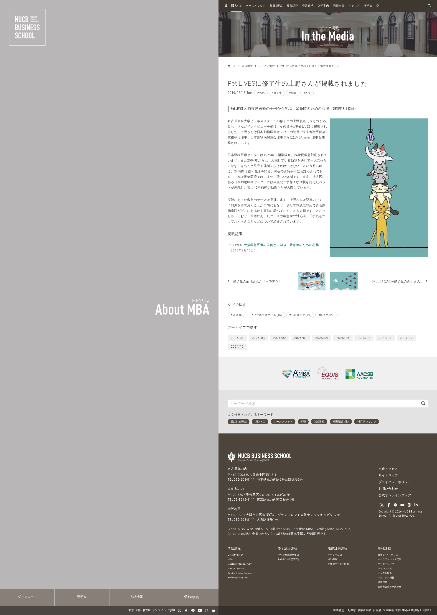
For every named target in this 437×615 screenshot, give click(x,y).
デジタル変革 (385, 573)
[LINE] (193, 610)
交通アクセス (388, 469)
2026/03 (258, 338)
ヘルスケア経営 (386, 577)
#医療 (307, 93)
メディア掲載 (266, 66)
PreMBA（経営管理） (289, 559)
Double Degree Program (240, 573)
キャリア (354, 6)
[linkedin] (213, 610)
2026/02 (279, 338)
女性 (398, 610)
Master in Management (240, 564)
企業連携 (307, 6)
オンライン (159, 610)
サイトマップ (388, 475)
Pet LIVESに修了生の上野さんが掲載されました (310, 66)
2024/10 (237, 346)
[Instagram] (206, 610)
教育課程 (292, 6)
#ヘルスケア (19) (300, 315)
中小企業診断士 (412, 610)
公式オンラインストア (395, 495)
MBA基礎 (333, 559)
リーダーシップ (386, 564)
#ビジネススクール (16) (267, 315)
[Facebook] (186, 610)
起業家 (352, 610)
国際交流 (338, 6)
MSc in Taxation (236, 568)
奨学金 (368, 6)
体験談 (191, 597)
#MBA (261, 93)
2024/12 (406, 338)
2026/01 (300, 338)
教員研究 (276, 5)
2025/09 (321, 338)
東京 (131, 610)
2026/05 (237, 338)
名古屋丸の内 (237, 469)
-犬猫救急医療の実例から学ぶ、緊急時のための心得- (281, 245)
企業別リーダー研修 (338, 564)
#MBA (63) (237, 315)
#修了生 (277, 93)
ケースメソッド (255, 6)
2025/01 (385, 338)
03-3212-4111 (244, 499)
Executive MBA (236, 555)
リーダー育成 (335, 555)
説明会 (82, 597)
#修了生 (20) (326, 315)
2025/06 (342, 338)
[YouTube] (199, 610)
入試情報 (136, 597)
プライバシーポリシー (395, 482)
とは (236, 5)
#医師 (292, 93)
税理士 (427, 610)
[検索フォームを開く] (429, 5)
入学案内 (323, 6)
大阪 (138, 610)
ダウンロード (27, 597)
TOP (233, 66)
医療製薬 (388, 610)
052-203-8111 (244, 479)
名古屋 (146, 610)
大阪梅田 (234, 509)
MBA (230, 559)
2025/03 (364, 338)
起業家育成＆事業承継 (389, 586)
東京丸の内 (236, 489)
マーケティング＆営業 (389, 559)
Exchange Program (238, 577)
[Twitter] (179, 610)
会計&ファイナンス (388, 555)
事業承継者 (365, 610)
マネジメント (385, 568)
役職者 (377, 610)
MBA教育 (247, 66)
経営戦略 (382, 582)
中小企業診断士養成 (288, 555)
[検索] (423, 403)
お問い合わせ (388, 488)
